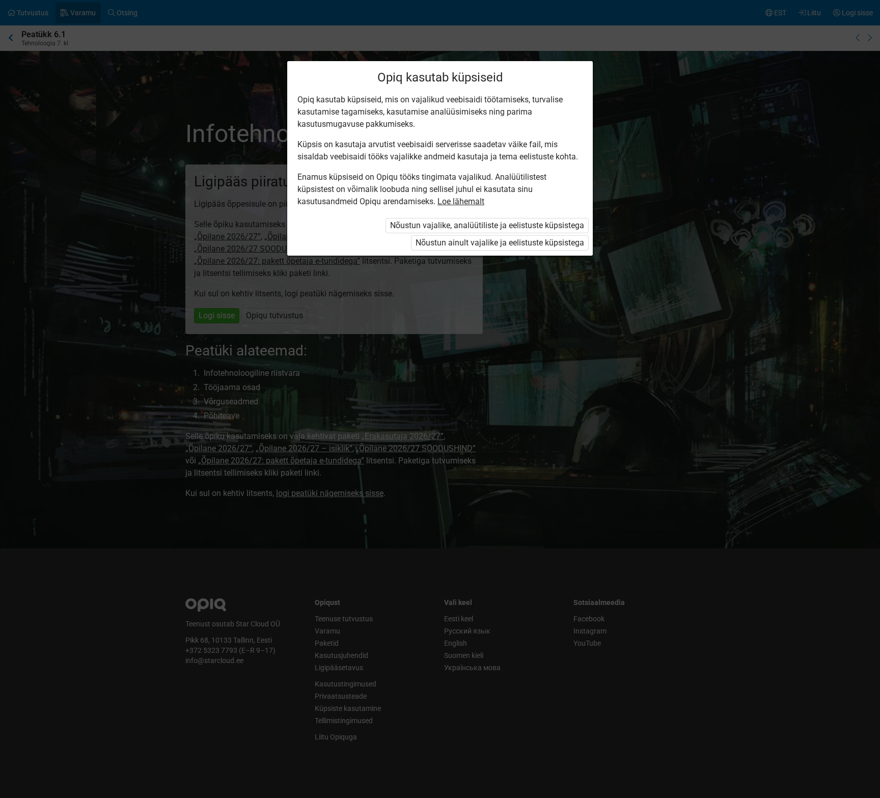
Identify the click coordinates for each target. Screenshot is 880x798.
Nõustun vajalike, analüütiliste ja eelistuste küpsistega (487, 225)
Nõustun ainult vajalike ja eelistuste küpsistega (500, 242)
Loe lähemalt (460, 201)
